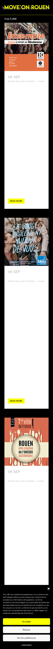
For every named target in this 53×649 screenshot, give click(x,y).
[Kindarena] (26, 47)
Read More (16, 201)
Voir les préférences (26, 638)
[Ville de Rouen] (26, 442)
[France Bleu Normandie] (26, 242)
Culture (31, 81)
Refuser (26, 629)
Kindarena (32, 77)
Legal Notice (26, 645)
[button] (48, 588)
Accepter (26, 621)
